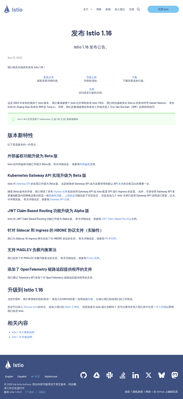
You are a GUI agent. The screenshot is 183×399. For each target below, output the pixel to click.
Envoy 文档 (93, 258)
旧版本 (42, 392)
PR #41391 (110, 238)
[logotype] (14, 367)
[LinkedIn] (135, 375)
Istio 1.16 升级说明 (22, 336)
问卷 (90, 299)
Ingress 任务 (60, 191)
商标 (148, 391)
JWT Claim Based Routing (116, 218)
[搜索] (138, 9)
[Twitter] (148, 375)
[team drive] (96, 375)
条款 (127, 391)
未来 (120, 183)
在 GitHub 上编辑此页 (166, 391)
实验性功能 (55, 195)
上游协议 (70, 195)
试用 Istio (163, 9)
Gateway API (23, 183)
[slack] (109, 375)
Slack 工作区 (72, 306)
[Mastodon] (174, 375)
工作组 (162, 306)
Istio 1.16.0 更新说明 (23, 332)
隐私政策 (138, 391)
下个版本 (29, 392)
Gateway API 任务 (59, 199)
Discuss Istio (31, 306)
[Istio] (13, 9)
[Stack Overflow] (122, 375)
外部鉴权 (85, 164)
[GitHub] (83, 375)
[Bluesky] (161, 375)
